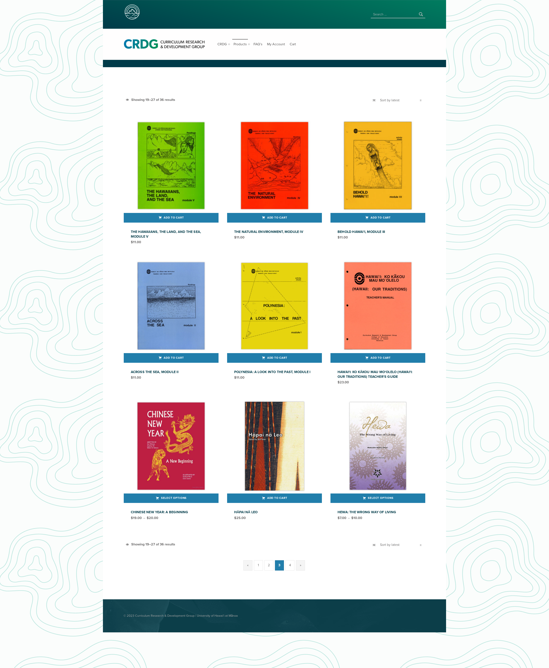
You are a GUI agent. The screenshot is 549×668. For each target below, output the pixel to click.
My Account (276, 44)
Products (240, 44)
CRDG (222, 44)
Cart (293, 44)
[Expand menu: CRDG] (229, 44)
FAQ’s (257, 44)
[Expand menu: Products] (249, 44)
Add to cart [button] (174, 217)
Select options (174, 498)
